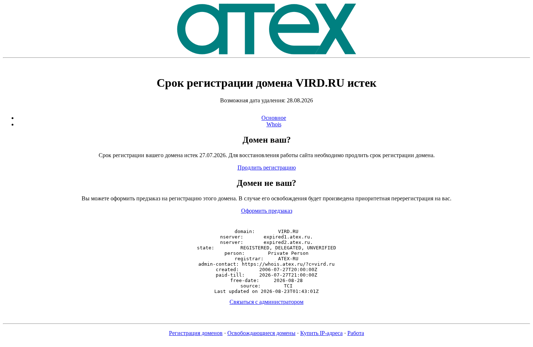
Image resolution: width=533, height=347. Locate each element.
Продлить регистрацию (266, 167)
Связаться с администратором (266, 302)
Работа (355, 333)
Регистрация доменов (196, 333)
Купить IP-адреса (321, 333)
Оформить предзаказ (266, 211)
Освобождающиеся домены (261, 333)
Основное (273, 118)
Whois (273, 124)
